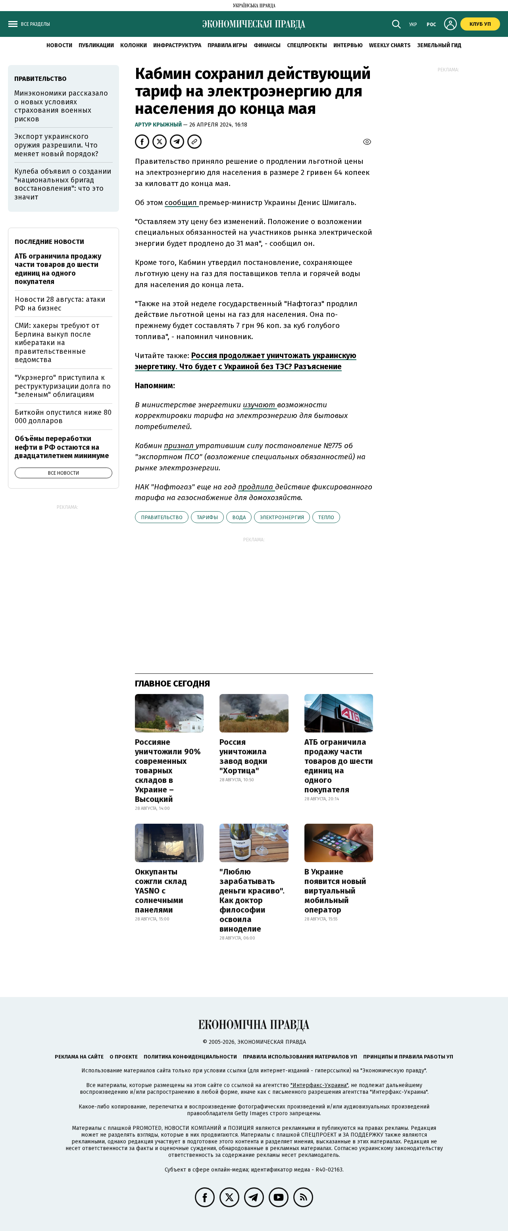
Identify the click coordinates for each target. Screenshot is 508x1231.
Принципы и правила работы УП (408, 1057)
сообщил (182, 202)
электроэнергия (282, 517)
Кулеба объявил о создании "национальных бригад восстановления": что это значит (62, 184)
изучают (260, 404)
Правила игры (227, 45)
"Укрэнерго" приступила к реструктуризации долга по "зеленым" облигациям (63, 386)
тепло (326, 517)
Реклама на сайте (79, 1057)
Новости (59, 45)
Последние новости (49, 241)
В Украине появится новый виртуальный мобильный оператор (335, 891)
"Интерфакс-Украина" (319, 1085)
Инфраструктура (177, 45)
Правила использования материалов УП (300, 1057)
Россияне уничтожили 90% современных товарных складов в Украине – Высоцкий (168, 770)
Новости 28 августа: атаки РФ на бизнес (60, 304)
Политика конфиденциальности (190, 1057)
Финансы (267, 45)
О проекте (124, 1057)
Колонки (133, 45)
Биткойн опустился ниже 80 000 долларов (63, 417)
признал (180, 445)
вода (239, 517)
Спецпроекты (307, 45)
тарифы (207, 517)
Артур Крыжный (159, 124)
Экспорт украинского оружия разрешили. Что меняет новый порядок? (56, 145)
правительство (162, 517)
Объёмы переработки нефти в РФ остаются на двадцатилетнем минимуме (62, 447)
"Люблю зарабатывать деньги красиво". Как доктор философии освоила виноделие (252, 900)
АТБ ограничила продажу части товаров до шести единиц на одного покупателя (338, 765)
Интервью (348, 45)
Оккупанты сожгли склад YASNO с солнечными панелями (161, 891)
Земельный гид (439, 45)
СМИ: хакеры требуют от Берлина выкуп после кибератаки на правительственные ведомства (57, 342)
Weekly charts (390, 45)
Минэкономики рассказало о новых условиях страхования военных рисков (61, 106)
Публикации (96, 45)
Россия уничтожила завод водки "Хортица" (243, 756)
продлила (256, 486)
